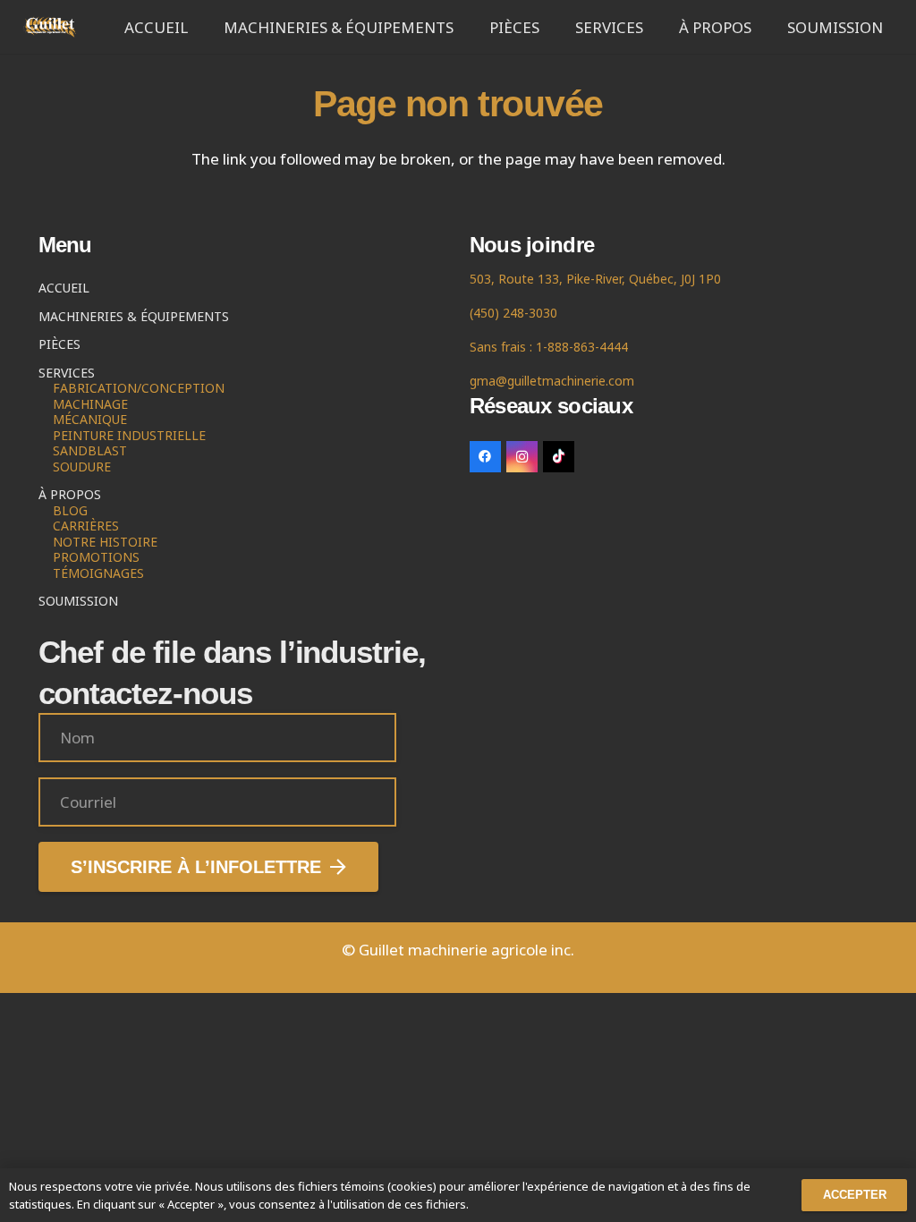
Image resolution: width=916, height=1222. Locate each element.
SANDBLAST (90, 450)
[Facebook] (485, 456)
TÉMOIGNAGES (98, 572)
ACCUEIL (63, 287)
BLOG (70, 510)
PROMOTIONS (96, 556)
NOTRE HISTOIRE (105, 541)
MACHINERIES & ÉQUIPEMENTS (133, 316)
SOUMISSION (78, 600)
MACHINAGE (90, 403)
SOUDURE (82, 466)
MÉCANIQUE (90, 419)
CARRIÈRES (86, 525)
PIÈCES (59, 343)
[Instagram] (522, 456)
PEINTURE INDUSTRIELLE (129, 435)
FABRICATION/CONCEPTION (139, 387)
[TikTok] (558, 456)
